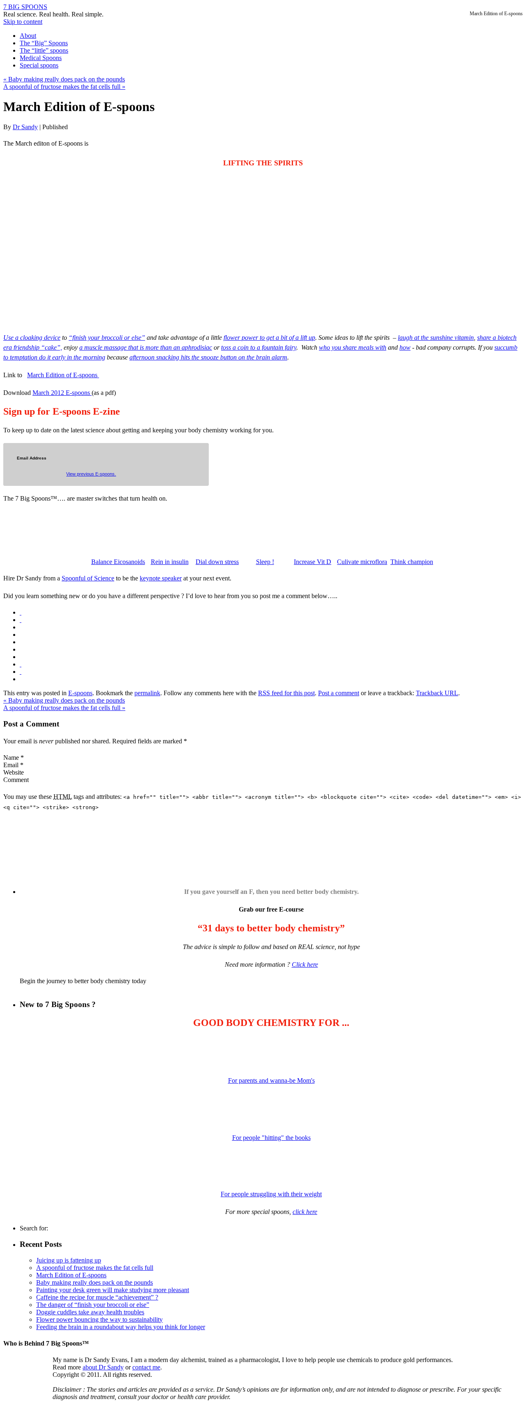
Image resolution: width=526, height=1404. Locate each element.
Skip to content (22, 21)
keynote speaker (161, 578)
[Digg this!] (20, 619)
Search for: (34, 1228)
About (28, 35)
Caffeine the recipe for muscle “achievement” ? (97, 1297)
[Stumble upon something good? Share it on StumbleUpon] (20, 671)
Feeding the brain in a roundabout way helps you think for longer (120, 1326)
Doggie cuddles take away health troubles (90, 1312)
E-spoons (80, 692)
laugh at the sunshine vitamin (436, 337)
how (405, 347)
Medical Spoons (41, 57)
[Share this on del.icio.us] (20, 612)
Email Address (31, 458)
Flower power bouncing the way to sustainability (99, 1319)
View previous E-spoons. (91, 473)
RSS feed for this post (286, 692)
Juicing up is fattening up (68, 1260)
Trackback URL (437, 692)
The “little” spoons (44, 50)
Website (13, 772)
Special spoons (39, 65)
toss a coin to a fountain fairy (258, 347)
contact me (146, 1367)
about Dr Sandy (103, 1367)
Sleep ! (265, 561)
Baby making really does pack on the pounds (64, 79)
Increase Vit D (312, 561)
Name (11, 757)
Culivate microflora (362, 561)
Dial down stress (217, 561)
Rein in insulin (170, 561)
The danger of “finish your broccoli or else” (92, 1304)
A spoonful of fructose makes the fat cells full (64, 86)
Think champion (411, 561)
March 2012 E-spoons (62, 392)
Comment (16, 779)
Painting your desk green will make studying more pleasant (112, 1289)
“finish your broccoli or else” (107, 337)
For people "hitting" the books (271, 1137)
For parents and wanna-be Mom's (271, 1080)
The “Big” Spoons (44, 42)
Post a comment (338, 692)
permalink (147, 692)
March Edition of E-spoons (63, 374)
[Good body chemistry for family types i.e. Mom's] (271, 1052)
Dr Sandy (25, 126)
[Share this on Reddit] (20, 664)
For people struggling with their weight (271, 1193)
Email (10, 764)
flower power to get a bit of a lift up (269, 337)
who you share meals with (352, 347)
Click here (305, 964)
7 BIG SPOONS (25, 6)
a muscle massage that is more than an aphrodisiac (145, 347)
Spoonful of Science (88, 578)
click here (305, 1211)
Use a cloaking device (31, 337)
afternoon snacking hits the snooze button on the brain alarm (208, 357)
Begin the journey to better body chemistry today (83, 980)
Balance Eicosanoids (118, 561)
